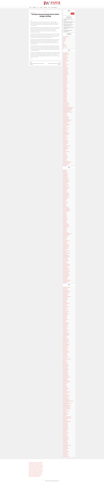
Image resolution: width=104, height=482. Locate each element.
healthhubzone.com (65, 64)
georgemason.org (65, 288)
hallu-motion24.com (65, 259)
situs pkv (32, 464)
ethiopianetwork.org (65, 345)
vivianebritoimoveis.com (66, 197)
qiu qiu (64, 41)
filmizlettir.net (65, 172)
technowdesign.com (65, 118)
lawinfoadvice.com (65, 141)
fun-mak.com (64, 412)
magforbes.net (65, 198)
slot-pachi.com (65, 328)
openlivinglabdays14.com (66, 110)
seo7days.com (65, 231)
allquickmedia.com (65, 223)
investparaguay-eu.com (66, 127)
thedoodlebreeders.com (66, 133)
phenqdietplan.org (65, 142)
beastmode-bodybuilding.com (67, 296)
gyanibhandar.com (65, 74)
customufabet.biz (65, 93)
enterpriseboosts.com (66, 207)
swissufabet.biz (65, 81)
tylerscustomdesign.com (66, 187)
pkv (63, 42)
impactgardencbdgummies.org (67, 161)
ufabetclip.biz (65, 76)
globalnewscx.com (65, 361)
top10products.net (65, 294)
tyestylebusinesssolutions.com (67, 417)
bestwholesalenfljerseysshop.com (67, 109)
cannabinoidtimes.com (66, 332)
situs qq (31, 463)
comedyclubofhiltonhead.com (67, 405)
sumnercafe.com (65, 143)
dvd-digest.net (65, 251)
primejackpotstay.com (66, 448)
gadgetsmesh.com (65, 346)
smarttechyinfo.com (65, 323)
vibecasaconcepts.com (66, 388)
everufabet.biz (65, 99)
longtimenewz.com (65, 439)
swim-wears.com (65, 183)
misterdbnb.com (65, 414)
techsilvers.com (65, 136)
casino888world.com (65, 413)
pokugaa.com (65, 449)
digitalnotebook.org (65, 324)
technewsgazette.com (66, 224)
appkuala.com (65, 230)
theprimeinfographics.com (66, 407)
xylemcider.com (65, 157)
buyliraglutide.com (65, 72)
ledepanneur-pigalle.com (66, 250)
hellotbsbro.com (65, 349)
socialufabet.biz (65, 89)
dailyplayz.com (65, 431)
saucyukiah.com (65, 170)
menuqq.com (30, 462)
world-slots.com (65, 305)
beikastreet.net (65, 171)
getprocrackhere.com (66, 432)
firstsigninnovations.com (66, 181)
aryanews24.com (65, 114)
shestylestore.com (65, 455)
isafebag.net (64, 205)
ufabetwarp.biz (65, 75)
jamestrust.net (65, 213)
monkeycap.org (65, 199)
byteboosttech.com (65, 67)
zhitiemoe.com (65, 153)
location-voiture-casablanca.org (67, 403)
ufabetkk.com (65, 222)
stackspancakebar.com (66, 255)
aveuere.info (64, 331)
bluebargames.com (65, 179)
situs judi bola (35, 470)
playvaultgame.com (65, 450)
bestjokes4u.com (65, 314)
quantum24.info (65, 389)
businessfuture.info (65, 298)
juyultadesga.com (65, 123)
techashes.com (65, 55)
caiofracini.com (65, 353)
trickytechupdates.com (66, 275)
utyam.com (64, 150)
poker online (39, 472)
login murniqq (31, 472)
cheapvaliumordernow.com (66, 408)
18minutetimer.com (65, 338)
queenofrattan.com (65, 364)
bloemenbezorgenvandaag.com (67, 233)
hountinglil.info (65, 312)
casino (41, 7)
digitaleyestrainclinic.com (66, 268)
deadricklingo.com (65, 378)
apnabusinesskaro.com (66, 281)
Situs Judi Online (54, 7)
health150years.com (65, 192)
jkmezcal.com (65, 415)
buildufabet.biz (65, 101)
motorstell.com (65, 191)
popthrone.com (65, 304)
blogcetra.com (65, 357)
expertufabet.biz (65, 77)
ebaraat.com (64, 65)
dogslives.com (65, 362)
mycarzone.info (65, 387)
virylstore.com (65, 190)
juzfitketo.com (65, 159)
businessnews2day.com (66, 395)
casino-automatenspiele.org (66, 209)
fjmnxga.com (64, 239)
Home (30, 7)
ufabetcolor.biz (65, 84)
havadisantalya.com (65, 57)
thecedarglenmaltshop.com (66, 287)
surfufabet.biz (65, 90)
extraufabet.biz (65, 85)
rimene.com (64, 249)
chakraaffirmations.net (66, 313)
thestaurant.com (65, 420)
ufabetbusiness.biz (65, 82)
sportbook (45, 7)
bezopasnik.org (65, 238)
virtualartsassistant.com (66, 406)
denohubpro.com (65, 366)
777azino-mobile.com (66, 116)
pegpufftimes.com (65, 175)
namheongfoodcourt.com (66, 256)
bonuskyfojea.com (65, 424)
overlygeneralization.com (66, 344)
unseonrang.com (65, 355)
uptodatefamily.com (65, 148)
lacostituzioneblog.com (66, 151)
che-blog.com (65, 307)
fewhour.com (64, 337)
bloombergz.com (65, 206)
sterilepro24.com (65, 397)
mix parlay (39, 470)
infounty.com (64, 126)
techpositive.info (65, 354)
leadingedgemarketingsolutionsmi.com (68, 107)
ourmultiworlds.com (65, 173)
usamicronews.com (65, 442)
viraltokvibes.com (65, 196)
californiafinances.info (66, 246)
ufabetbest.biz (65, 91)
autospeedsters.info (65, 374)
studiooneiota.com (65, 370)
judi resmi (40, 464)
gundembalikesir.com (66, 60)
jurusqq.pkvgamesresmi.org (36, 476)
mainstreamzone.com (66, 340)
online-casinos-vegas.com (66, 271)
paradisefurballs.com (66, 330)
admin (48, 18)
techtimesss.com (65, 189)
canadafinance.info (65, 247)
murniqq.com (31, 471)
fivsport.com (64, 139)
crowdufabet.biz (65, 100)
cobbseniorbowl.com (66, 117)
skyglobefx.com (65, 379)
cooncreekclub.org (65, 174)
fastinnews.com (65, 433)
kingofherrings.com (65, 226)
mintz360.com (65, 320)
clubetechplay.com (65, 429)
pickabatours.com (65, 295)
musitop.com (64, 149)
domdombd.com (65, 430)
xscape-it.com (65, 115)
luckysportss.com (65, 440)
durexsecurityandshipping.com (67, 119)
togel (49, 7)
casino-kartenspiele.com (66, 208)
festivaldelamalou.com (66, 180)
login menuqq (40, 471)
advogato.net (64, 204)
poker (63, 43)
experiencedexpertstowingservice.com (68, 400)
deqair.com (64, 135)
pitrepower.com (65, 266)
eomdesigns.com (65, 382)
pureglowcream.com (65, 232)
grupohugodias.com (65, 134)
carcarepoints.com (65, 132)
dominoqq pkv (37, 462)
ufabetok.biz (64, 98)
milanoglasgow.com (65, 257)
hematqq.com (35, 471)
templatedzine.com (65, 140)
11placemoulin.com (65, 319)
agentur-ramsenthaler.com (66, 381)
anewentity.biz (65, 229)
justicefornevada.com (66, 347)
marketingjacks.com (65, 273)
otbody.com (64, 212)
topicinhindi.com (65, 289)
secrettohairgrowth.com (66, 234)
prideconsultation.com (66, 311)
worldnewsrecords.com (66, 396)
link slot (41, 473)
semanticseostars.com (66, 339)
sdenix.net (64, 200)
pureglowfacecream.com (66, 225)
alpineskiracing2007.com (66, 264)
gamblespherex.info (65, 380)
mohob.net (64, 321)
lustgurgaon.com (65, 315)
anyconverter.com (65, 217)
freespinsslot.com (65, 329)
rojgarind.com (65, 336)
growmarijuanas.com (66, 341)
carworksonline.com (65, 188)
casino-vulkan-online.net (66, 265)
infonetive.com (65, 242)
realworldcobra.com (65, 372)
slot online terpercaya (66, 36)
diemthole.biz (65, 221)
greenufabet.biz (65, 83)
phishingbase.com (65, 446)
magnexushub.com (65, 68)
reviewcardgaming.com (66, 399)
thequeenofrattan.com (66, 365)
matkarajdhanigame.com (66, 303)
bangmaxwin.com (65, 241)
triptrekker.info (65, 383)
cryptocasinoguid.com (66, 106)
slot (38, 7)
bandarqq (64, 44)
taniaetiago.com (65, 158)
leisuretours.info (65, 348)
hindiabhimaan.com (65, 276)
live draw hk (64, 37)
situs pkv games (65, 46)
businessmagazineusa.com (66, 391)
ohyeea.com (64, 152)
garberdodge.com (65, 182)
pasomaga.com (65, 160)
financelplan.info (65, 297)
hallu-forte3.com (65, 258)
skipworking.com (65, 215)
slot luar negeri (36, 464)
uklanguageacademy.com (66, 290)
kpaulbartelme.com (65, 404)
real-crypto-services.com (66, 124)
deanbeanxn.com (65, 302)
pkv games (34, 7)
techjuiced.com (65, 66)
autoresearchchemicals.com (67, 280)
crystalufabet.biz (65, 97)
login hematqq (35, 472)
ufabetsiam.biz (65, 80)
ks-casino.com (65, 131)
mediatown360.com (65, 267)
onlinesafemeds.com (66, 73)
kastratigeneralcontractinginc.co (67, 108)
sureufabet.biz (65, 92)
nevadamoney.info (65, 248)
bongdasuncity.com (65, 327)
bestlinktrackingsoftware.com (67, 421)
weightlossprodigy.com (66, 322)
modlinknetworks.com (66, 438)
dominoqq (30, 476)
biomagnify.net (65, 165)
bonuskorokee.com (65, 425)
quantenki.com (65, 390)
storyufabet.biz (65, 94)
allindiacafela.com (65, 263)
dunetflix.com (65, 144)
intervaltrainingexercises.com (67, 416)
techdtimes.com (65, 58)
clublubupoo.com (65, 422)
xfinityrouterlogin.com (66, 272)
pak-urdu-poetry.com (66, 356)
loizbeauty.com (65, 216)
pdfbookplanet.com (65, 363)
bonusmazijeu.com (65, 423)
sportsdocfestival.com (66, 454)
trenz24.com (64, 214)
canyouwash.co (65, 56)
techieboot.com (65, 59)
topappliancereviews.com (66, 274)
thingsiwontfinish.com (66, 456)
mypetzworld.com (65, 125)
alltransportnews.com (66, 102)
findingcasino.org (65, 371)
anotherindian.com (65, 156)
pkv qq (34, 462)
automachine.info (65, 373)
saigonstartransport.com (66, 240)
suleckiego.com (65, 282)
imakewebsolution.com (66, 306)
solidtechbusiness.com (66, 398)
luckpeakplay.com (65, 441)
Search (69, 10)
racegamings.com (65, 447)
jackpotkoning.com (65, 437)
